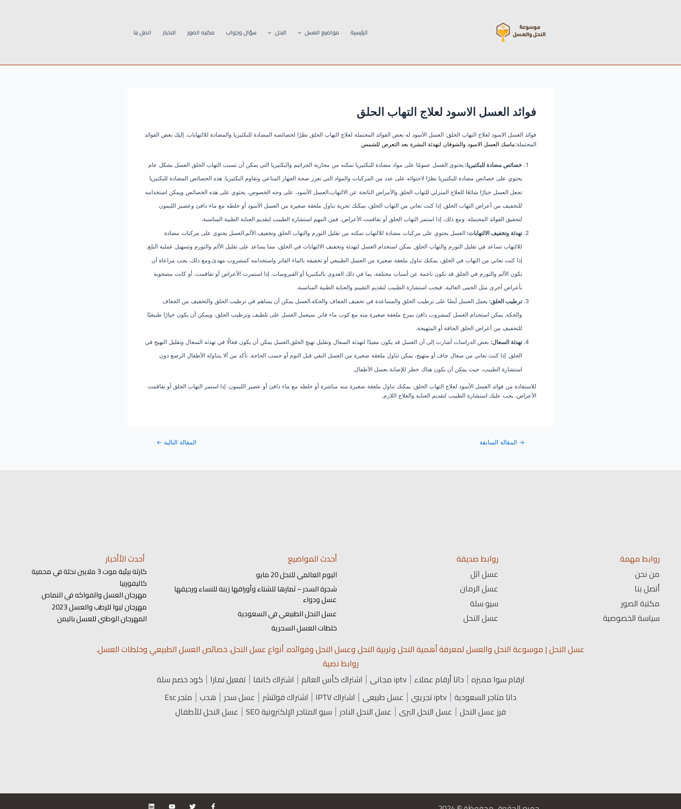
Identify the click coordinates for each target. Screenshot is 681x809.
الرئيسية (359, 32)
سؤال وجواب (241, 32)
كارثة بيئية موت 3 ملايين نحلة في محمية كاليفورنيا (89, 577)
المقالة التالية (176, 442)
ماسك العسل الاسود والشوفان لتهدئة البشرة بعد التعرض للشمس (438, 144)
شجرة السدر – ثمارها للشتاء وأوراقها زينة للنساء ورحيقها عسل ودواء (255, 594)
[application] (301, 32)
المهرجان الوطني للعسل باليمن (102, 618)
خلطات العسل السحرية (304, 627)
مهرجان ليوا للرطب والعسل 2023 (99, 606)
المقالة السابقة (502, 442)
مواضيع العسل (322, 32)
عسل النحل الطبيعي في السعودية (287, 613)
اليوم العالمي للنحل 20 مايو (296, 574)
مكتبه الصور (201, 32)
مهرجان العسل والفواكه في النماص (94, 594)
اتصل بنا (142, 32)
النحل (281, 32)
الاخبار (169, 32)
